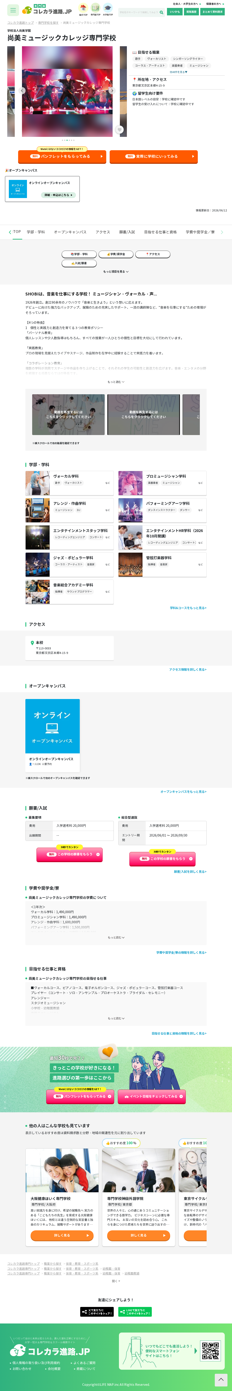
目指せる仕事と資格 (160, 232)
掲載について (86, 1369)
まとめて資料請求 (212, 11)
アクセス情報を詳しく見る (187, 670)
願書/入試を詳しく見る (189, 872)
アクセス (103, 232)
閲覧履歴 (191, 11)
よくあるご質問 (84, 1363)
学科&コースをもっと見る (187, 608)
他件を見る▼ (178, 72)
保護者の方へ (213, 3)
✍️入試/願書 (79, 263)
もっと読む (114, 937)
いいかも (175, 11)
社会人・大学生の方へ (185, 3)
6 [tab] (74, 140)
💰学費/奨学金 (116, 254)
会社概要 (54, 1369)
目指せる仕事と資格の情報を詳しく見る (178, 1033)
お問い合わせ (21, 1369)
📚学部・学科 (79, 254)
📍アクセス (153, 254)
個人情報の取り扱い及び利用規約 (36, 1363)
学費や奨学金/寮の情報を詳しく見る (180, 953)
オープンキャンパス (70, 232)
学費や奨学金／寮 (200, 232)
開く (115, 1281)
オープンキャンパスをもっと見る (182, 792)
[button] (10, 232)
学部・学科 (36, 232)
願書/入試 (127, 232)
